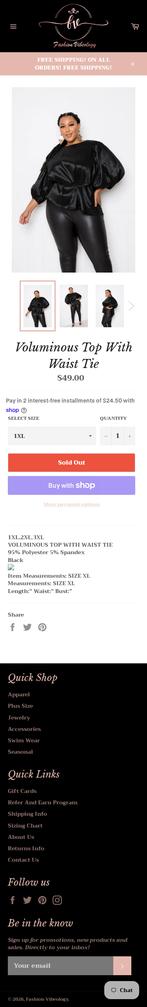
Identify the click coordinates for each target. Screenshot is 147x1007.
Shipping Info (27, 813)
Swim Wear (24, 740)
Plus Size (20, 705)
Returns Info (26, 848)
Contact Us (23, 859)
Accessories (24, 729)
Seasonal (20, 751)
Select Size (23, 418)
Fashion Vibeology (47, 999)
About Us (21, 837)
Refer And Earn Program (43, 802)
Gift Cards (22, 791)
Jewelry (19, 717)
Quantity (113, 418)
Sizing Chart (25, 825)
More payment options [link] (72, 504)
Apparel (19, 694)
